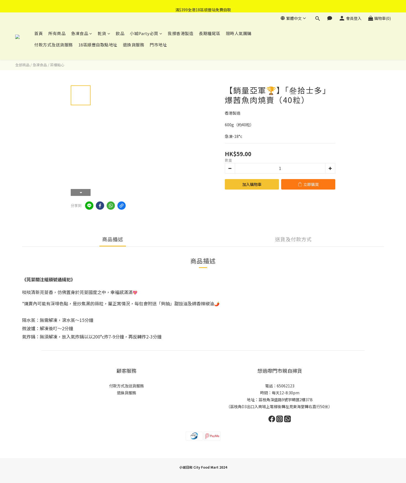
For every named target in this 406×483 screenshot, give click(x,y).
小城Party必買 (144, 33)
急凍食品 (79, 33)
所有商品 (56, 33)
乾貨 (102, 33)
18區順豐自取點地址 (97, 45)
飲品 (120, 33)
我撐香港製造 (180, 33)
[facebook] (100, 205)
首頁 (38, 33)
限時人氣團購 (239, 33)
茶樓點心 (57, 64)
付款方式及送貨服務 (53, 45)
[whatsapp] (111, 205)
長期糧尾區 (209, 33)
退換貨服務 (133, 45)
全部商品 (22, 64)
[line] (89, 205)
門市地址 (158, 45)
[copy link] (121, 205)
